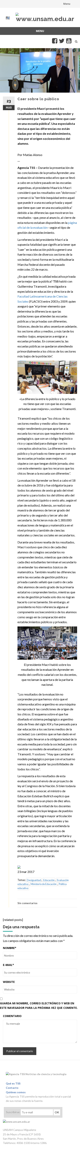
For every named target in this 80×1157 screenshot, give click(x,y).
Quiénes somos (16, 1092)
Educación (49, 879)
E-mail (8, 965)
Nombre (9, 948)
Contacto (12, 1087)
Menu (66, 3)
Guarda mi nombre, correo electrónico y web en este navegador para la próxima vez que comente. (39, 1005)
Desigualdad (34, 879)
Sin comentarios (27, 903)
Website (9, 982)
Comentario (12, 1016)
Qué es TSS (13, 1083)
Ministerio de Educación (44, 884)
